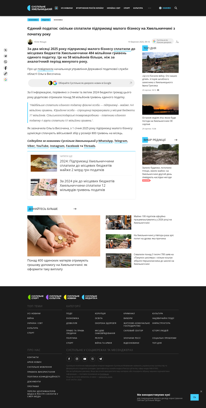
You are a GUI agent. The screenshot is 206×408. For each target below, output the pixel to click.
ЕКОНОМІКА (33, 20)
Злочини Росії (132, 338)
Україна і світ (113, 8)
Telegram (120, 141)
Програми (33, 386)
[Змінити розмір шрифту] (177, 41)
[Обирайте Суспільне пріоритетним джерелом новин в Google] (5, 79)
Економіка (58, 20)
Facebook (72, 146)
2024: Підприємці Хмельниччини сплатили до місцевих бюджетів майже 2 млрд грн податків (87, 165)
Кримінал (129, 313)
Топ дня (157, 343)
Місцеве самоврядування (105, 332)
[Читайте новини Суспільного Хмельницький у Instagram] (77, 359)
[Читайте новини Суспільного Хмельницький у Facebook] (69, 359)
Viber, (31, 146)
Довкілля (71, 323)
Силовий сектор (133, 330)
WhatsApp (105, 141)
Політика (71, 338)
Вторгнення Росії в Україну (90, 8)
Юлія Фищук (40, 41)
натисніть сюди (105, 377)
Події (69, 313)
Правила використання (41, 372)
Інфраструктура (161, 323)
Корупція (100, 313)
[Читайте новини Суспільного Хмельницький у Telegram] (100, 359)
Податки (45, 20)
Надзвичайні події (163, 318)
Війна (30, 318)
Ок (194, 397)
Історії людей (160, 330)
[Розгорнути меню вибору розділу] (56, 8)
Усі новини (67, 8)
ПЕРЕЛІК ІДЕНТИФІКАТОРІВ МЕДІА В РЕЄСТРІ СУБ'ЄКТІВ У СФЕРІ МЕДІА (42, 394)
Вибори (128, 318)
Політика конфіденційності (43, 376)
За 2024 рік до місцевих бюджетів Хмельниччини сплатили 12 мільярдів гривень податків (87, 185)
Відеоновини (131, 343)
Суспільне (104, 374)
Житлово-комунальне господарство (137, 324)
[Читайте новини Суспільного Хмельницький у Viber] (92, 359)
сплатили (122, 48)
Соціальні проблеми (164, 338)
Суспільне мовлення (39, 367)
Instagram (57, 146)
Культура (138, 8)
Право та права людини (75, 332)
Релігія (99, 338)
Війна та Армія (103, 343)
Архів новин (34, 362)
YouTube (42, 146)
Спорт (127, 8)
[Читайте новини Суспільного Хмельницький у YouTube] (85, 359)
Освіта (99, 318)
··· (149, 8)
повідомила (45, 69)
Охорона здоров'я (105, 323)
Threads (89, 146)
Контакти (33, 357)
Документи (34, 381)
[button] (5, 50)
